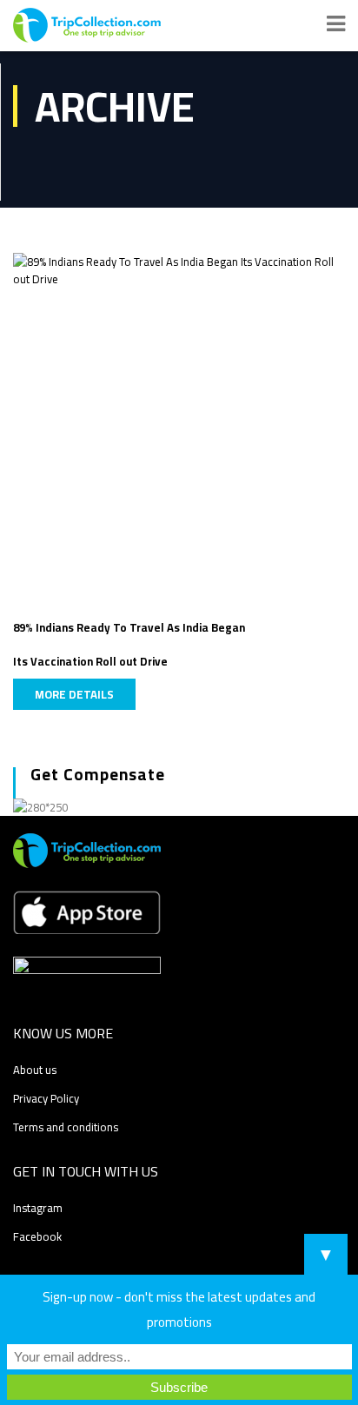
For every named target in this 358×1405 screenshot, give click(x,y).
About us (34, 1069)
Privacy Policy (46, 1098)
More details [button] (74, 694)
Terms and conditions (65, 1127)
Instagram (38, 1207)
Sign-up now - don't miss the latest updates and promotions (179, 1309)
